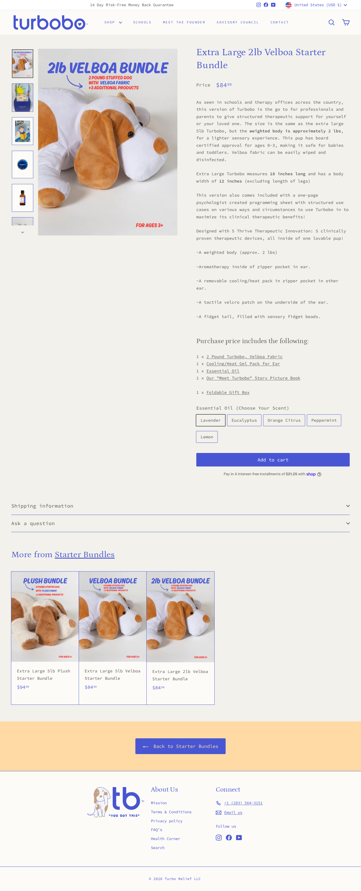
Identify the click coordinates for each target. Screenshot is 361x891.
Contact (279, 22)
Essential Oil (222, 371)
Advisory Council (238, 22)
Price (203, 85)
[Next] (22, 230)
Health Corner (165, 838)
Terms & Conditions (171, 811)
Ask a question (33, 523)
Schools (142, 22)
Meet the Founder (184, 22)
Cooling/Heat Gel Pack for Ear (243, 363)
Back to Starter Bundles (184, 746)
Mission (159, 802)
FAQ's (156, 829)
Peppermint (324, 420)
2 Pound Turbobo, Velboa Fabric (244, 356)
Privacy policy (166, 820)
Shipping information (42, 506)
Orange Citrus (284, 420)
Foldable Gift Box (228, 392)
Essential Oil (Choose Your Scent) (242, 408)
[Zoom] (107, 142)
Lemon (207, 436)
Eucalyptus (244, 420)
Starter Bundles (85, 554)
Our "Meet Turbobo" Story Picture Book (253, 378)
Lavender (211, 420)
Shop (111, 22)
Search (157, 847)
